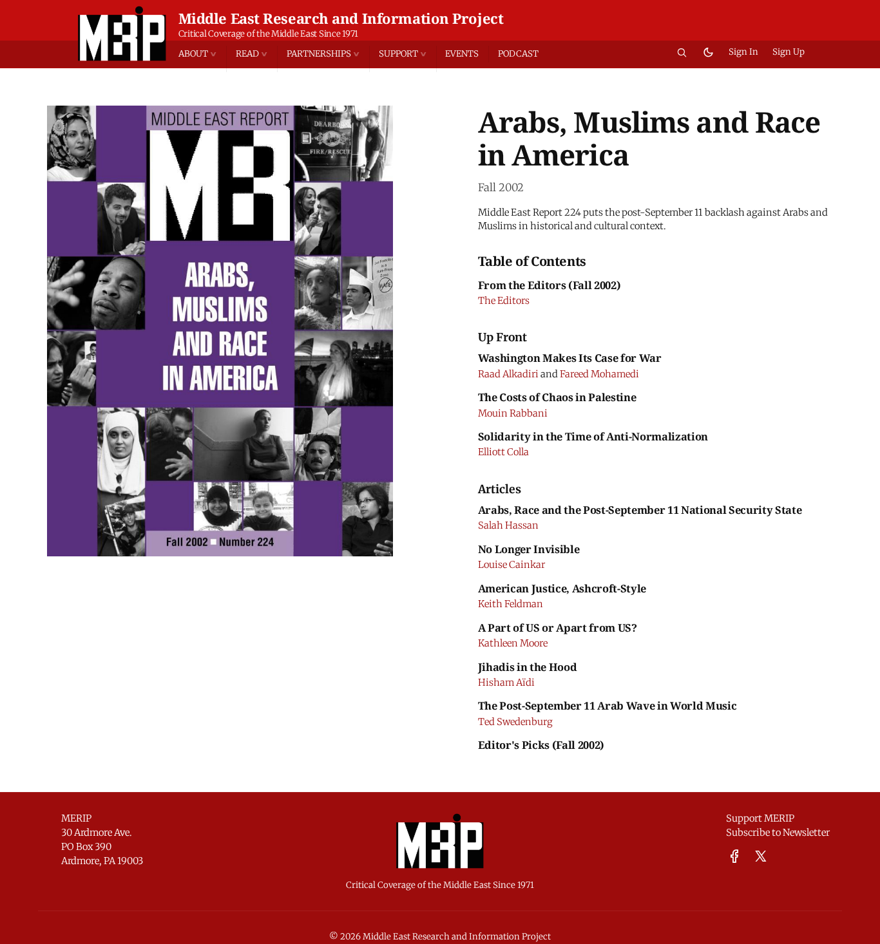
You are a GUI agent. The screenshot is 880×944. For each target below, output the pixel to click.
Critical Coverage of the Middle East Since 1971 (268, 33)
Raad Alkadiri (508, 374)
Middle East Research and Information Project (341, 18)
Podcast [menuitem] (518, 53)
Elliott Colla (503, 452)
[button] (202, 54)
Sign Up (788, 51)
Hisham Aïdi (506, 682)
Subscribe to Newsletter (778, 832)
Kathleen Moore (513, 643)
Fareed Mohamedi (599, 374)
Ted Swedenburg (515, 722)
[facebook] (734, 856)
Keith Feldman (510, 604)
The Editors (504, 301)
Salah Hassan (508, 525)
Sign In (743, 51)
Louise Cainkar (511, 565)
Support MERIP (760, 818)
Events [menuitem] (462, 53)
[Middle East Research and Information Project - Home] (122, 33)
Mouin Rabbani (513, 413)
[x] (760, 856)
